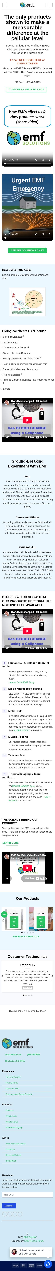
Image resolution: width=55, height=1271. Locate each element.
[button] (4, 5)
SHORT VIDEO (21, 730)
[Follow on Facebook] (4, 1214)
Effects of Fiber (12, 1088)
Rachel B (27, 965)
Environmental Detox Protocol (19, 1094)
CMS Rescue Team (34, 1241)
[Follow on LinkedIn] (20, 1214)
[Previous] (3, 920)
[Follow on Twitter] (15, 1214)
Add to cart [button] (14, 921)
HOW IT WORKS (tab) (23, 786)
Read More (27, 988)
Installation (11, 1161)
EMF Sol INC (30, 1237)
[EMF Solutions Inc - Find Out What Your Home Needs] (27, 4)
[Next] (51, 920)
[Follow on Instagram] (9, 1214)
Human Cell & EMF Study (21, 682)
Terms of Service (13, 1077)
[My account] (43, 5)
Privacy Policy (12, 1083)
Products (10, 1110)
